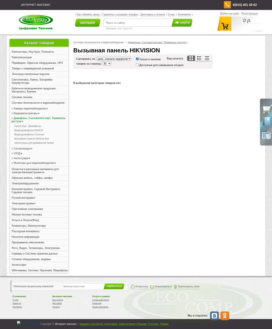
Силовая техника (22, 97)
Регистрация (249, 13)
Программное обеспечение (28, 242)
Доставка (57, 303)
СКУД (17, 153)
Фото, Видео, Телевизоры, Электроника (36, 248)
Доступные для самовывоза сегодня (161, 65)
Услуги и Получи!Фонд (25, 220)
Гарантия (96, 303)
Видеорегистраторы (26, 113)
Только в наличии (149, 59)
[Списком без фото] (207, 58)
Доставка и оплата (153, 14)
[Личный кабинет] (266, 138)
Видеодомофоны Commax (29, 134)
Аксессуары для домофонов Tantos (34, 142)
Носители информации (25, 236)
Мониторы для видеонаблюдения (34, 162)
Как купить (57, 300)
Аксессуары (21, 158)
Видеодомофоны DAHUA (28, 130)
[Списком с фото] (199, 58)
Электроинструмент (24, 203)
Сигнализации (22, 148)
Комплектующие (22, 57)
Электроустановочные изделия (30, 74)
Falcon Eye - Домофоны (27, 126)
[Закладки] (266, 125)
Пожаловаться (163, 286)
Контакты (184, 14)
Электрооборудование (25, 183)
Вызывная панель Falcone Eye (31, 138)
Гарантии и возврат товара (120, 14)
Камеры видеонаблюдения (30, 108)
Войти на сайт (229, 13)
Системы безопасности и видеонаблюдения (38, 102)
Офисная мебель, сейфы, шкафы (32, 177)
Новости (17, 303)
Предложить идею (189, 286)
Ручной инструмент (23, 197)
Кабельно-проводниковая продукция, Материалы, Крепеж (34, 90)
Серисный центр (100, 300)
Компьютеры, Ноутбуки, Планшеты (33, 51)
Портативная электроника (27, 208)
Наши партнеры (100, 307)
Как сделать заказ (88, 14)
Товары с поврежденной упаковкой (33, 68)
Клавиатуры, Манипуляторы (29, 225)
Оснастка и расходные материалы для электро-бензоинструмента (35, 171)
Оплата (56, 307)
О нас (171, 14)
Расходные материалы (25, 231)
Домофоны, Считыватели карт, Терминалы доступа (157, 42)
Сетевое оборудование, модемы (31, 259)
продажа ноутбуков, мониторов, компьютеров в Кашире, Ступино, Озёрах (124, 323)
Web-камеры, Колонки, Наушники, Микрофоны (40, 270)
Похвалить (141, 286)
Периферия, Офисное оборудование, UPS (37, 62)
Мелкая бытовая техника (27, 214)
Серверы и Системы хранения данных (35, 253)
